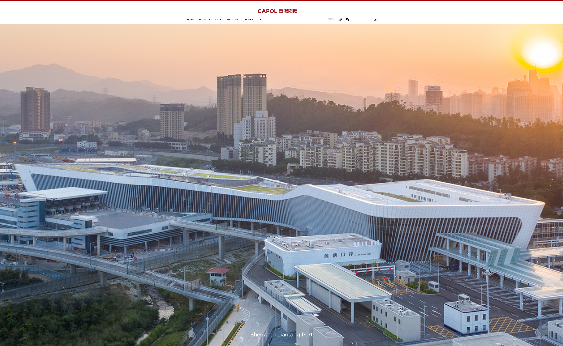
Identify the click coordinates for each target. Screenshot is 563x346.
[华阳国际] (277, 11)
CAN (260, 19)
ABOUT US (232, 19)
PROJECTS (204, 19)
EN (333, 19)
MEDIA (218, 19)
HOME (190, 19)
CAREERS (248, 19)
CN (329, 19)
